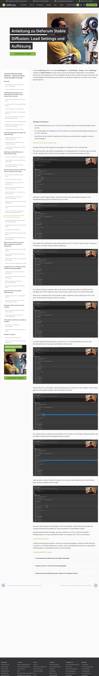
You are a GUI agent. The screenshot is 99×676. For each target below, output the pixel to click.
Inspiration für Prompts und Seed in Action (14, 129)
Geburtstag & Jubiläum (70, 671)
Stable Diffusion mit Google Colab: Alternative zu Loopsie (15, 330)
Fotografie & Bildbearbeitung (23, 664)
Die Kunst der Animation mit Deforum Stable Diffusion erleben (14, 311)
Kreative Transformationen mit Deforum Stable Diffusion (15, 250)
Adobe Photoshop (5, 664)
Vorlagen (52, 662)
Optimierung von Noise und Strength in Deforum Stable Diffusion (15, 202)
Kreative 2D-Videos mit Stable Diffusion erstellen (15, 263)
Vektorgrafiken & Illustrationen (40, 666)
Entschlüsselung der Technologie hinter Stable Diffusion (15, 104)
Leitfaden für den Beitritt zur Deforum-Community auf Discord (13, 138)
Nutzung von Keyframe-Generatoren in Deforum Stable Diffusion (13, 197)
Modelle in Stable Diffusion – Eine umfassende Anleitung (15, 112)
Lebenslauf (52, 669)
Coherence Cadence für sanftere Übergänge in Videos (15, 207)
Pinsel (34, 673)
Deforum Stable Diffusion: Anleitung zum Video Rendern (15, 233)
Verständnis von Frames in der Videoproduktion (15, 121)
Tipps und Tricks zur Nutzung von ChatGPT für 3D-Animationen (15, 277)
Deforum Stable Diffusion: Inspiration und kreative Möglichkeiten (14, 315)
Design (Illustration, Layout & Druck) (25, 673)
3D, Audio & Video (21, 669)
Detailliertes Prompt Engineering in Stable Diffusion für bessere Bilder (14, 125)
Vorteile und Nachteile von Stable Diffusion (14, 109)
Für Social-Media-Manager (87, 666)
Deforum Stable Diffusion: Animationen (13, 179)
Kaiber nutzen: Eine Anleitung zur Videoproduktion (12, 325)
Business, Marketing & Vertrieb (72, 664)
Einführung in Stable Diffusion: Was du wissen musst (15, 100)
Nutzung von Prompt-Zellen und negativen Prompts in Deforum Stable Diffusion (14, 211)
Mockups (35, 664)
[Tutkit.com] (9, 5)
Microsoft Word (4, 669)
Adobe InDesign (4, 666)
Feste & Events (69, 666)
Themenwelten (69, 662)
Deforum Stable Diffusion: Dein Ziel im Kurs (14, 89)
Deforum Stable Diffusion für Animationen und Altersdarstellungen (15, 238)
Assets (35, 662)
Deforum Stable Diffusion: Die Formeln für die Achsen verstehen (15, 192)
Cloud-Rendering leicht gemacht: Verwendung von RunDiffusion (15, 147)
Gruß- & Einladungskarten (55, 666)
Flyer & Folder (52, 671)
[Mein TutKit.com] (81, 5)
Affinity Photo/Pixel (5, 671)
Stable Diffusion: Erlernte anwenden (13, 337)
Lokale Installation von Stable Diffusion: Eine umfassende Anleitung (14, 143)
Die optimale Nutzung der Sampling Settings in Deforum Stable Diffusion (15, 221)
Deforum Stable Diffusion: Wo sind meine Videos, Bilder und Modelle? (14, 165)
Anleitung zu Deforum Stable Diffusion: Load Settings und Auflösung (15, 216)
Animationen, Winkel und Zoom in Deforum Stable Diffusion (14, 183)
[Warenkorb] (84, 5)
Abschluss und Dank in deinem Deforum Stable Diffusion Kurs (15, 341)
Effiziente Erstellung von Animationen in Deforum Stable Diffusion (14, 281)
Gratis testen (91, 5)
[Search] (78, 5)
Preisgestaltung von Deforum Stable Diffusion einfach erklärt (15, 161)
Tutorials (19, 662)
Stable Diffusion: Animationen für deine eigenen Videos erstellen (15, 259)
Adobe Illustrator (4, 673)
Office (18, 671)
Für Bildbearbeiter (86, 671)
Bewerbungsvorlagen (54, 664)
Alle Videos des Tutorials (23, 54)
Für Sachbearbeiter (86, 669)
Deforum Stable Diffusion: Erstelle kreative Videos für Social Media (14, 85)
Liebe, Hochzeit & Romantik (71, 669)
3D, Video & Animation (38, 671)
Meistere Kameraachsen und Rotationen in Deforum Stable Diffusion (14, 188)
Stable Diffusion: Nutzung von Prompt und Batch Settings (15, 225)
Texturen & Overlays (37, 669)
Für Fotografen (85, 664)
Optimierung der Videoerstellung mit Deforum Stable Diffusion (15, 254)
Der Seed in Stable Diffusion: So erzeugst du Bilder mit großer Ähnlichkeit (15, 117)
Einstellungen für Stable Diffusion (12, 229)
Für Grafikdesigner (86, 673)
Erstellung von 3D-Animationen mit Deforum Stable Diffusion (14, 272)
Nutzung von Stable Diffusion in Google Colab (15, 157)
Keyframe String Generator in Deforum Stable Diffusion (15, 296)
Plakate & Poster (53, 673)
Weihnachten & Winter (70, 673)
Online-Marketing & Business (23, 666)
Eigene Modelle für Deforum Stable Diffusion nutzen (15, 286)
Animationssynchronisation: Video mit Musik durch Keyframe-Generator (14, 301)
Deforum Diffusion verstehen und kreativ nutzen (14, 175)
